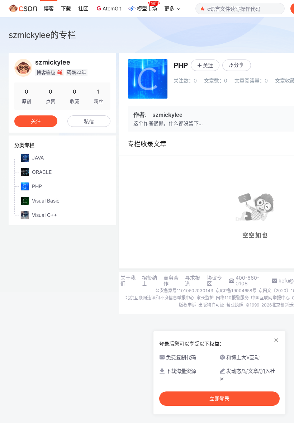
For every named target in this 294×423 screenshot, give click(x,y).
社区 (83, 8)
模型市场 (147, 8)
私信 (89, 121)
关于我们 (128, 280)
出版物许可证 (211, 305)
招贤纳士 (149, 280)
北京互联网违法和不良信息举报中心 (159, 297)
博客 (49, 8)
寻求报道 (192, 280)
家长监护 (205, 297)
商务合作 (171, 280)
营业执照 (234, 305)
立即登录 (219, 398)
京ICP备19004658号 (235, 290)
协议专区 (214, 280)
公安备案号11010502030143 (184, 290)
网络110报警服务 (232, 297)
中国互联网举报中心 (270, 297)
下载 (66, 8)
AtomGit (112, 8)
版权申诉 (187, 305)
